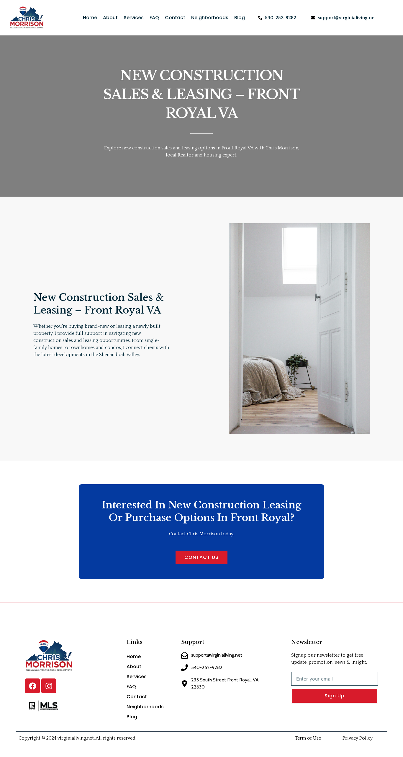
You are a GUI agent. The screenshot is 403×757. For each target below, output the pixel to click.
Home (90, 17)
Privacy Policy (358, 738)
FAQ (154, 17)
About (110, 17)
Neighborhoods (209, 17)
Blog (239, 17)
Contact (175, 17)
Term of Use (308, 738)
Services (134, 17)
